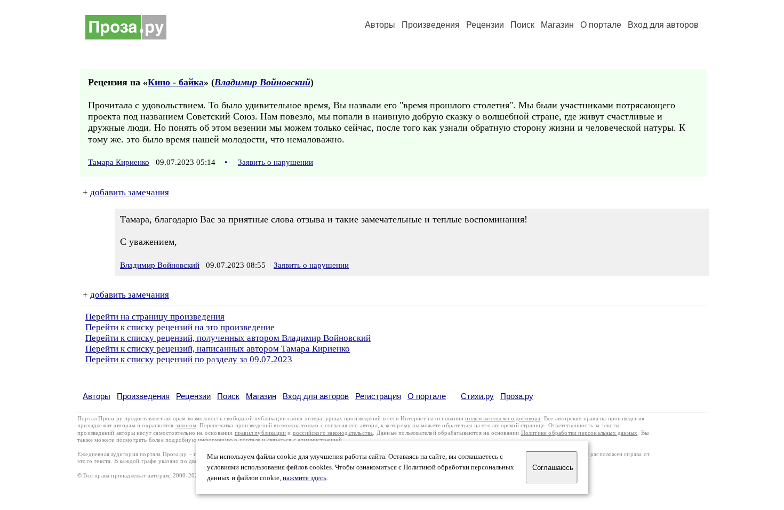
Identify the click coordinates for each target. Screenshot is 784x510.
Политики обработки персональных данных (579, 433)
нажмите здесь (304, 478)
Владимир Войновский (262, 82)
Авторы (380, 24)
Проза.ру (516, 396)
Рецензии (485, 24)
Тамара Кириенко (118, 162)
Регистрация (378, 396)
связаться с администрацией (304, 440)
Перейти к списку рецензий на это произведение (180, 327)
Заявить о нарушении (275, 162)
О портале (426, 396)
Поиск (522, 24)
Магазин (557, 24)
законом (185, 425)
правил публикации (260, 433)
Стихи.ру (477, 396)
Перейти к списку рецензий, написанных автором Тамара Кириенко (217, 349)
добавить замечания (129, 192)
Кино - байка (176, 82)
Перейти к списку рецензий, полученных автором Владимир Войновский (228, 338)
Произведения (431, 24)
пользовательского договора (502, 418)
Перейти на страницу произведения (155, 317)
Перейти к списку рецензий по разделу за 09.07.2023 (188, 359)
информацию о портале (229, 440)
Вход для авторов (663, 24)
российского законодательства (333, 433)
